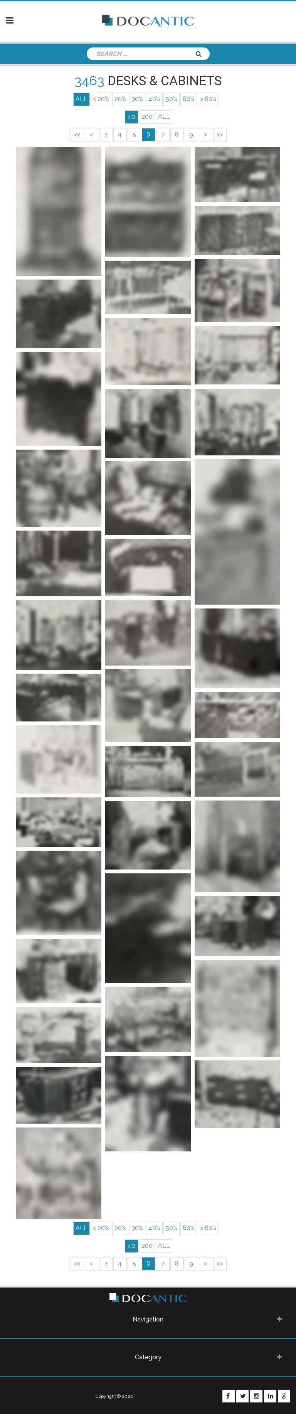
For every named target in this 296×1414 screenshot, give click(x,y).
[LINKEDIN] (270, 1396)
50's (171, 99)
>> (220, 134)
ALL (164, 116)
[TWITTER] (242, 1396)
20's (120, 99)
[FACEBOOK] (228, 1396)
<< (77, 134)
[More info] (58, 211)
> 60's (208, 99)
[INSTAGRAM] (256, 1396)
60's (189, 99)
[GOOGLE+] (284, 1396)
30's (137, 99)
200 (147, 116)
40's (154, 99)
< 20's (101, 99)
